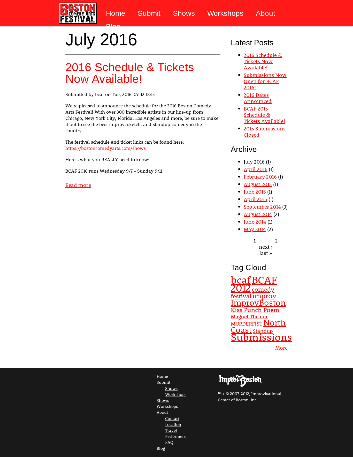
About (265, 13)
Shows (184, 13)
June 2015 (255, 191)
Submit (149, 13)
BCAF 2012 (254, 283)
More (281, 347)
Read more (78, 184)
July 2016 (254, 161)
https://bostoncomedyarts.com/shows (105, 148)
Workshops (225, 13)
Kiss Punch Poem (255, 310)
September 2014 (262, 206)
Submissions (261, 336)
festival (241, 296)
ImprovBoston (258, 302)
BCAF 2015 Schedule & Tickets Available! (264, 114)
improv (264, 295)
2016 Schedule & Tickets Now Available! (129, 73)
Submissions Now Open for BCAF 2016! (265, 81)
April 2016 (255, 169)
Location (173, 424)
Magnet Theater (249, 316)
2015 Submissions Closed (265, 131)
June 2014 (255, 221)
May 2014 (255, 229)
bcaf (241, 279)
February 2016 (260, 176)
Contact (172, 418)
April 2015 (255, 199)
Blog (113, 27)
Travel (171, 430)
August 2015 (258, 184)
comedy (263, 289)
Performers (175, 436)
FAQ (169, 442)
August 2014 (258, 214)
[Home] (77, 14)
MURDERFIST (246, 323)
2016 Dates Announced (258, 97)
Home (115, 13)
